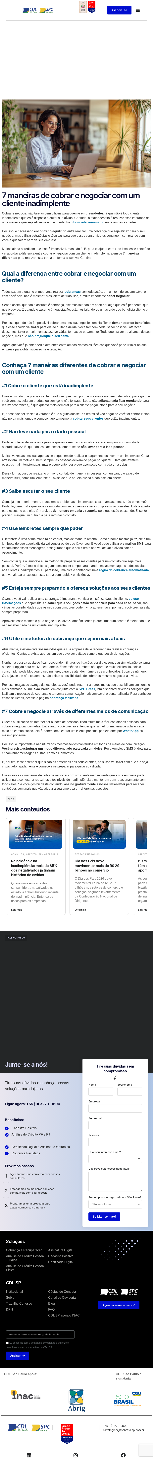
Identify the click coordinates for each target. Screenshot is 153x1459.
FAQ (51, 1309)
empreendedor (92, 213)
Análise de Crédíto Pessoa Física (25, 1268)
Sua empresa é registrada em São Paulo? (114, 1197)
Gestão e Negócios (87, 854)
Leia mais (16, 909)
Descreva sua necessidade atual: (109, 1168)
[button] (137, 10)
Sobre (10, 1297)
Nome (92, 1084)
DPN (9, 1309)
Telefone (93, 1135)
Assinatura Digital (60, 1250)
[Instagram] (75, 1455)
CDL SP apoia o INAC (64, 1315)
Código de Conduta (62, 1291)
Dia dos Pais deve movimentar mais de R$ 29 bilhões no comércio (97, 865)
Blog (51, 1303)
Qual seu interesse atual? (104, 1152)
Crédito (31, 854)
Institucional (14, 1291)
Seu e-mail (95, 1118)
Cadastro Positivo (60, 1256)
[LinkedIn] (28, 1455)
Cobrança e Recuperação (24, 1250)
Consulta (17, 854)
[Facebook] (123, 1455)
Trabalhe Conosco (19, 1303)
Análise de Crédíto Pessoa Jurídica (25, 1258)
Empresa (94, 1101)
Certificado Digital (61, 1262)
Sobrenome (124, 1084)
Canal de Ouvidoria (62, 1297)
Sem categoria (48, 854)
